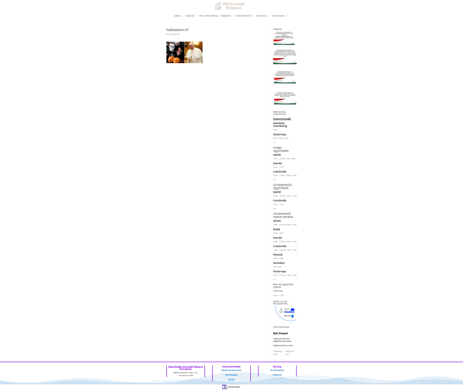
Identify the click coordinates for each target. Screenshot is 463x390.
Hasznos (261, 16)
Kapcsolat (278, 16)
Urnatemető (243, 16)
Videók (189, 16)
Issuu (275, 354)
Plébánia (226, 16)
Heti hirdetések (208, 16)
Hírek (177, 16)
